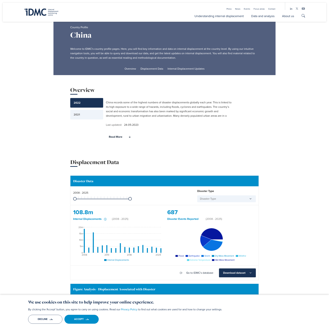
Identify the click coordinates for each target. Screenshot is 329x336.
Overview (130, 68)
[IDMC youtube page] (301, 8)
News (237, 9)
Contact (271, 9)
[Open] (249, 198)
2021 (77, 114)
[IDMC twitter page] (295, 8)
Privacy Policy (129, 309)
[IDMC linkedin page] (289, 8)
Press (229, 9)
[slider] (75, 199)
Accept (79, 319)
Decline (42, 319)
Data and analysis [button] (263, 16)
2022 (77, 103)
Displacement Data (152, 68)
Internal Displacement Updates (186, 68)
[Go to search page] (303, 16)
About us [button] (288, 16)
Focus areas (259, 9)
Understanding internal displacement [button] (219, 16)
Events (247, 9)
